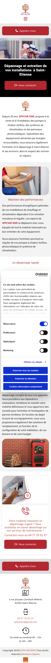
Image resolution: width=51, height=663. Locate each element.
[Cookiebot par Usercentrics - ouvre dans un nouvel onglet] (36, 274)
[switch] (44, 332)
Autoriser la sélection (25, 378)
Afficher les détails (33, 362)
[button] (25, 30)
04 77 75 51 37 (37, 535)
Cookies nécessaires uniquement (25, 386)
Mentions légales (31, 654)
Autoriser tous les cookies (26, 370)
